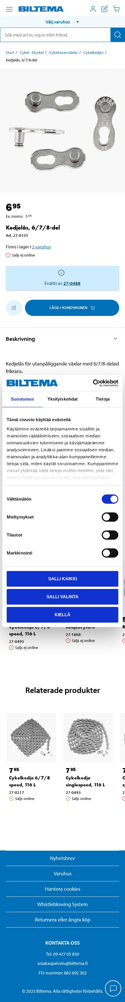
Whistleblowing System (62, 904)
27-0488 (72, 283)
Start (10, 52)
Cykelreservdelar (63, 52)
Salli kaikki (62, 578)
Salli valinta (62, 596)
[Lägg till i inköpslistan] (14, 308)
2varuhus (41, 247)
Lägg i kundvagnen (68, 307)
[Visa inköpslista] (104, 9)
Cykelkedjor (93, 52)
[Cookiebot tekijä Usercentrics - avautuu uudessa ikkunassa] (92, 383)
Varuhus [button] (63, 873)
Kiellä (62, 614)
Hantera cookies (62, 888)
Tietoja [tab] (103, 399)
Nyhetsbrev (62, 858)
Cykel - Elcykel (32, 52)
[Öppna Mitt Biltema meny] (93, 9)
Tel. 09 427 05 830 (62, 954)
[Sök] (117, 35)
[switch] (110, 517)
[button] (62, 22)
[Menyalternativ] (9, 9)
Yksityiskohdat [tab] (62, 399)
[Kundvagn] (116, 9)
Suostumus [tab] (22, 399)
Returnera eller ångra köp (62, 919)
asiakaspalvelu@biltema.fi (63, 963)
